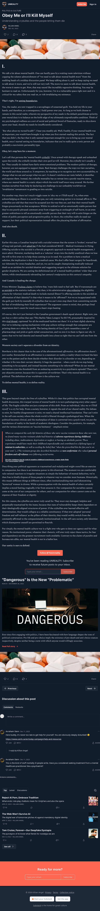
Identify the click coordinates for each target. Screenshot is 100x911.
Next (89, 688)
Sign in (93, 4)
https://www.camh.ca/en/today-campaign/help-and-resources (33, 739)
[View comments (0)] (31, 807)
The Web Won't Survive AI (16, 814)
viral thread (11, 321)
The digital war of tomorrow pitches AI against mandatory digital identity (35, 817)
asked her (31, 246)
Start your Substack (43, 899)
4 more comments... (8, 777)
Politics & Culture (11, 11)
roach (4, 584)
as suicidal (7, 290)
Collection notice (67, 892)
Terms (55, 892)
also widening (73, 290)
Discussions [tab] (22, 790)
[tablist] (13, 707)
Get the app (63, 899)
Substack (37, 905)
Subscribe (82, 4)
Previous (12, 688)
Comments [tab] (8, 707)
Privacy (48, 892)
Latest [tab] (12, 790)
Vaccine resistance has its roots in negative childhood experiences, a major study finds (37, 460)
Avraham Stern (12, 731)
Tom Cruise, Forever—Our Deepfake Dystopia (26, 830)
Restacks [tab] (19, 707)
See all (7, 846)
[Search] (95, 790)
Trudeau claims (24, 287)
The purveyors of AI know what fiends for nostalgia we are (28, 833)
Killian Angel (13, 26)
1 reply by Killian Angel (18, 750)
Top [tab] (5, 790)
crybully (46, 157)
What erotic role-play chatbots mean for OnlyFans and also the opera (33, 801)
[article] (50, 802)
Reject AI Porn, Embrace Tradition (20, 797)
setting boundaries (28, 101)
